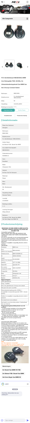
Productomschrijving (22, 115)
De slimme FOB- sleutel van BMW (13, 373)
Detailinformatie (8, 115)
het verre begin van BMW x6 (11, 377)
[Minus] (28, 384)
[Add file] (2, 420)
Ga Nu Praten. (22, 110)
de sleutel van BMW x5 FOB (11, 370)
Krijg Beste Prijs (8, 110)
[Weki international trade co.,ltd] (15, 2)
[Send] (27, 420)
